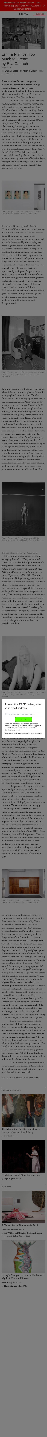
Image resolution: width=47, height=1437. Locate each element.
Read (23, 719)
